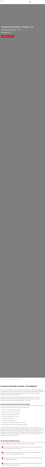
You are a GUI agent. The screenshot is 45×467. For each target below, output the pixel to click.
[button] (30, 2)
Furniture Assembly (11, 379)
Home (1, 379)
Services (5, 379)
